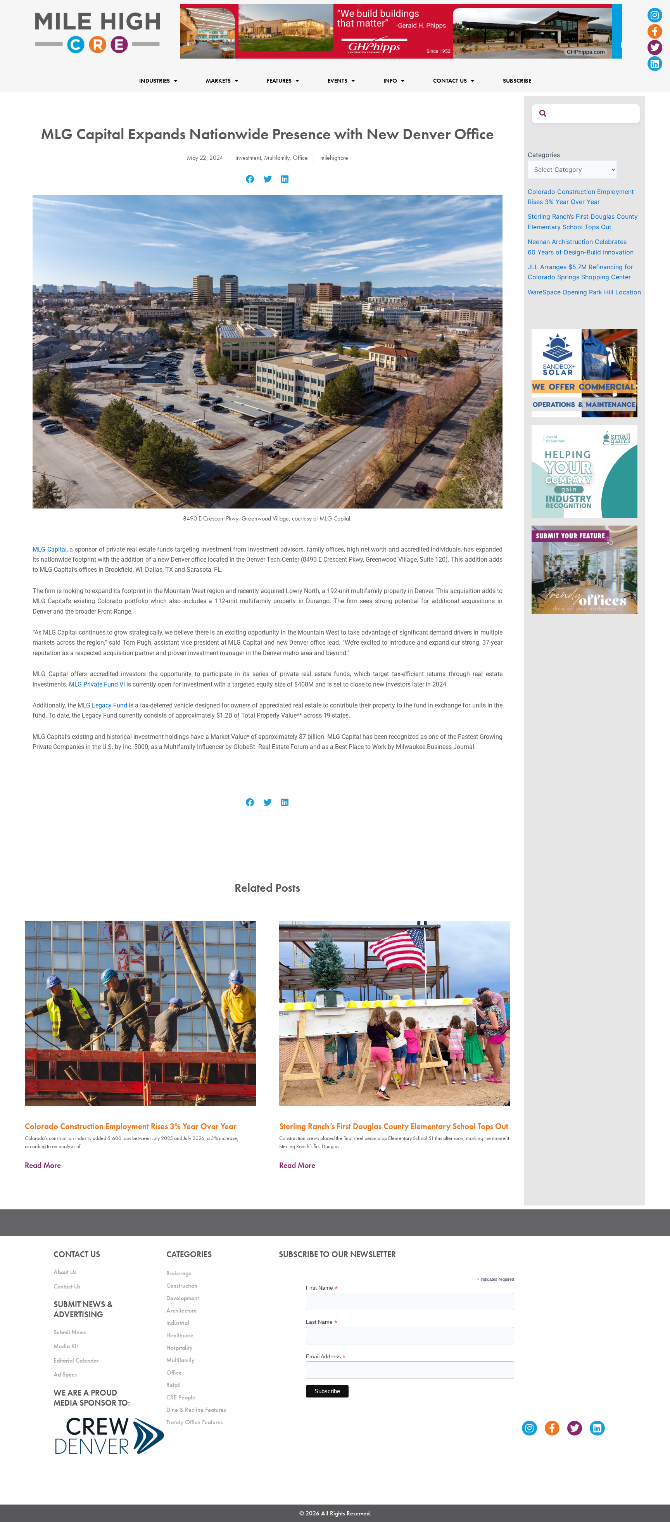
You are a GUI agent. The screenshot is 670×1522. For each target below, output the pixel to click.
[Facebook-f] (655, 31)
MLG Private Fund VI (97, 684)
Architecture (181, 1310)
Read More (43, 1165)
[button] (250, 179)
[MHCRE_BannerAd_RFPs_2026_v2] (401, 31)
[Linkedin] (655, 63)
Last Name (321, 1322)
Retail (173, 1385)
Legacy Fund (109, 705)
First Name (322, 1288)
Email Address (325, 1356)
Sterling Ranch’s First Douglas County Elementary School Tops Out (393, 1126)
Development (182, 1298)
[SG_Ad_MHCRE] (584, 471)
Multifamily (277, 158)
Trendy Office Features (194, 1422)
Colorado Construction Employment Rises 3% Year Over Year (131, 1126)
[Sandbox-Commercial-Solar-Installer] (584, 373)
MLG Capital (50, 549)
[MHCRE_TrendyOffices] (584, 569)
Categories (544, 155)
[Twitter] (655, 47)
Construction (181, 1286)
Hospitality (179, 1348)
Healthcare (179, 1335)
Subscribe (517, 81)
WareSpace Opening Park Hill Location (584, 292)
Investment (248, 158)
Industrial (177, 1323)
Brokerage (179, 1273)
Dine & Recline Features (196, 1410)
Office (300, 158)
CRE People (180, 1397)
